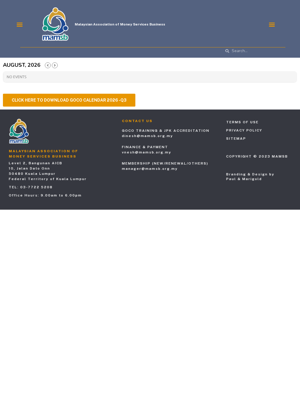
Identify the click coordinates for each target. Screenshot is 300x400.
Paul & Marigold (244, 179)
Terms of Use (242, 122)
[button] (19, 24)
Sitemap (236, 138)
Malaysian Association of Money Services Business (120, 24)
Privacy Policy (244, 130)
